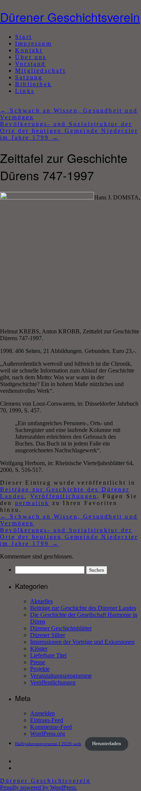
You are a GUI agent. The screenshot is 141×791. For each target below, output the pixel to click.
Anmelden (42, 713)
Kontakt (28, 50)
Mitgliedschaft (40, 70)
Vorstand (30, 64)
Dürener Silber (47, 635)
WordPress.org (47, 733)
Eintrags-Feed (46, 720)
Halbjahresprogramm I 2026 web (48, 743)
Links (25, 91)
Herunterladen (106, 743)
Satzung (28, 77)
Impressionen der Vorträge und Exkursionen (82, 642)
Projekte (40, 669)
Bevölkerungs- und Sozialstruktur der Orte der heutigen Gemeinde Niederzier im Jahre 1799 (69, 131)
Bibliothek (33, 84)
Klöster (38, 648)
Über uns (31, 57)
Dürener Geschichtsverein (70, 16)
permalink (32, 503)
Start (23, 36)
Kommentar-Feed (51, 727)
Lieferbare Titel (48, 655)
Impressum (33, 43)
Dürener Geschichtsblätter (61, 628)
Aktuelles (41, 601)
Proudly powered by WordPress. (38, 787)
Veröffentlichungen (63, 496)
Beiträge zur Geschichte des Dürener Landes (83, 608)
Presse (37, 662)
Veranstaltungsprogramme (61, 675)
